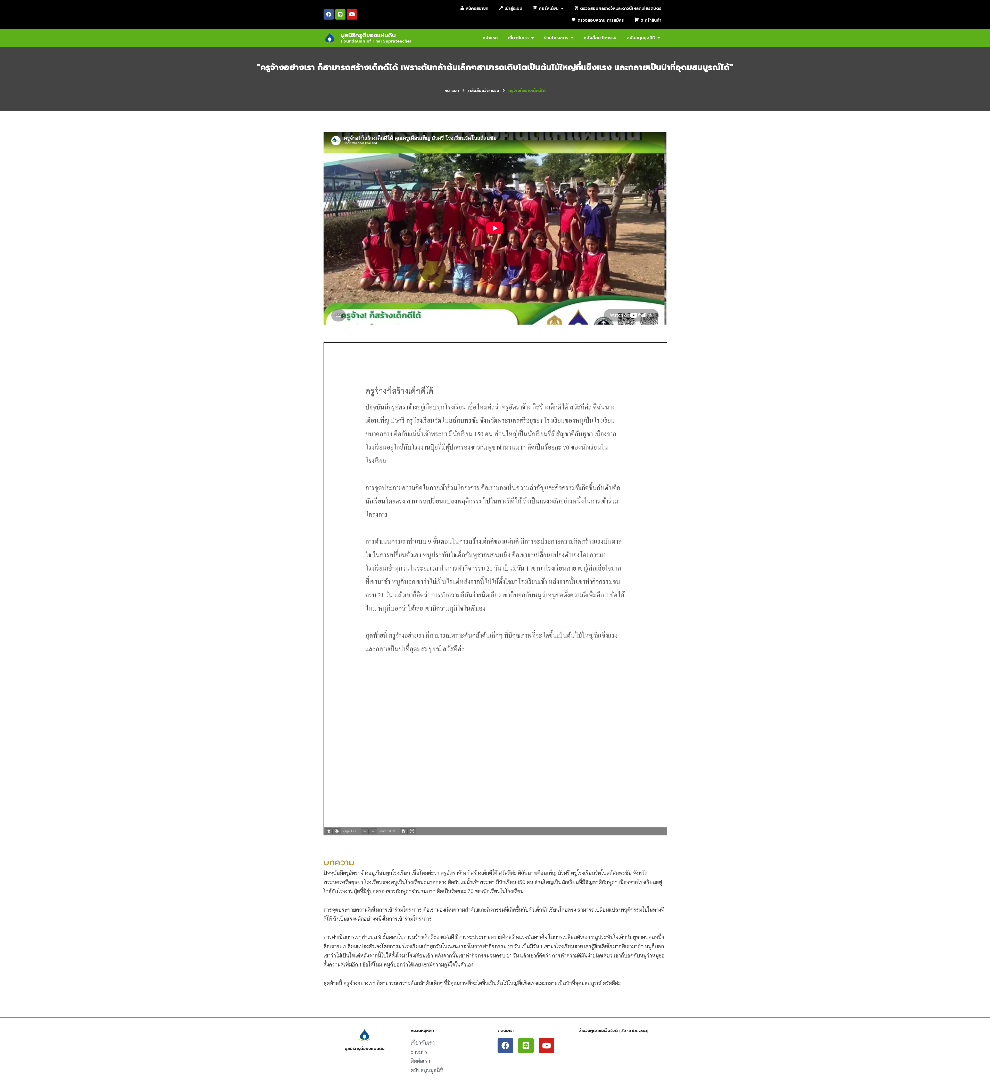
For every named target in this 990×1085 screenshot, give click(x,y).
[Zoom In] (373, 831)
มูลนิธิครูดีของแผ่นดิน (368, 35)
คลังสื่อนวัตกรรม (600, 38)
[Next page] (337, 831)
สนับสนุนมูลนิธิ (641, 38)
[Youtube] (352, 14)
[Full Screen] (412, 831)
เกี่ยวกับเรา (518, 38)
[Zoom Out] (365, 831)
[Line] (340, 14)
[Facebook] (329, 14)
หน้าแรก (490, 38)
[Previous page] (329, 831)
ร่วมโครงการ (556, 38)
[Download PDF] (404, 831)
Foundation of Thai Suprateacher (376, 41)
